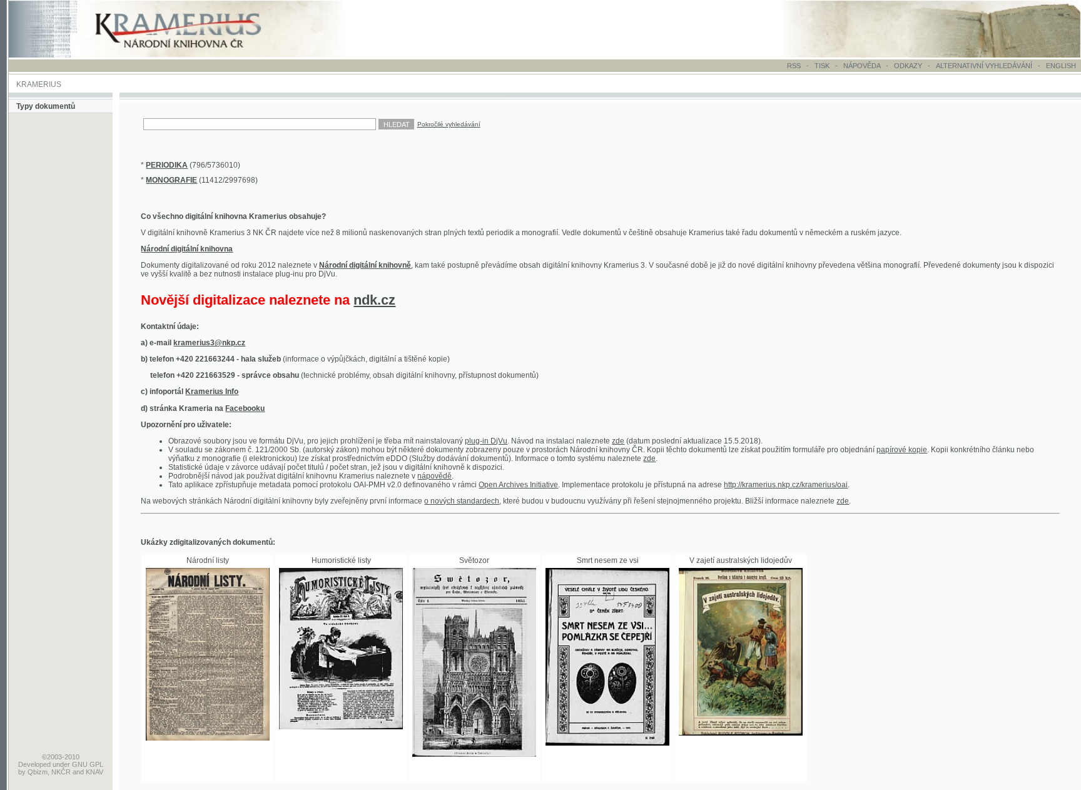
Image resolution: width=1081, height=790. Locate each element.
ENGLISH (1061, 65)
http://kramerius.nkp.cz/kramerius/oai (786, 484)
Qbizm (38, 772)
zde (618, 441)
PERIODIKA (167, 165)
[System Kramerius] (192, 55)
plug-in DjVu (486, 441)
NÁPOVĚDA (861, 65)
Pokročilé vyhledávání (448, 124)
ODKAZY (908, 65)
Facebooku (245, 408)
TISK (823, 65)
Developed (34, 764)
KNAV (94, 772)
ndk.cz (374, 300)
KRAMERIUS (38, 84)
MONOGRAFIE (171, 180)
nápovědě (434, 476)
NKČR (61, 772)
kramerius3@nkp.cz (209, 342)
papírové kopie (901, 449)
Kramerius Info (211, 391)
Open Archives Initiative (518, 484)
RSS (794, 65)
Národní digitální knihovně (365, 265)
